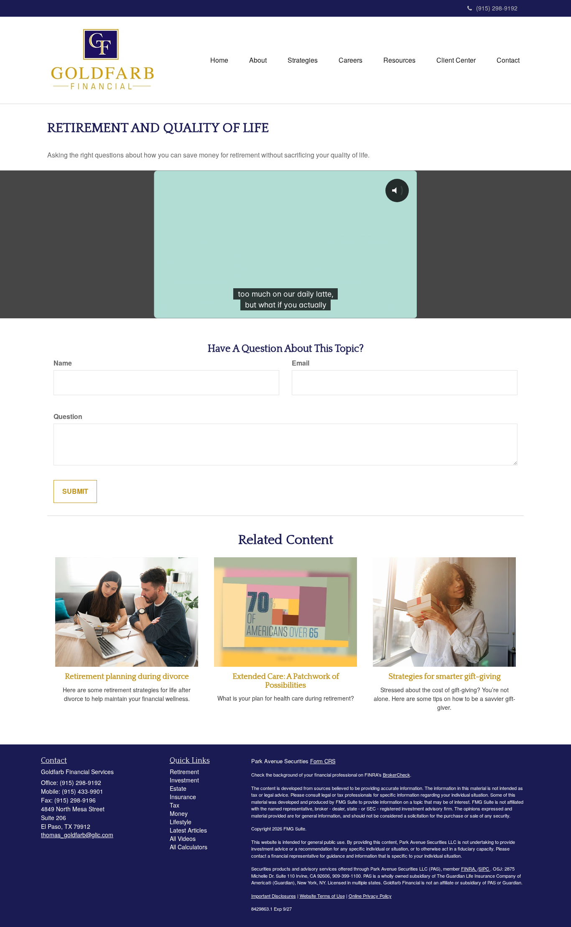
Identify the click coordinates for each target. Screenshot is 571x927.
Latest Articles (188, 830)
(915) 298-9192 (496, 8)
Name (63, 363)
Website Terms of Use (322, 895)
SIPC (484, 868)
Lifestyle (180, 822)
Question (68, 416)
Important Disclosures (273, 895)
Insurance (183, 796)
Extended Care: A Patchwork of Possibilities (285, 681)
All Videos (183, 838)
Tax (174, 805)
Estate (178, 788)
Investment (184, 780)
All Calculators (188, 847)
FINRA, (469, 868)
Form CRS (323, 761)
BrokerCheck (396, 774)
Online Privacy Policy (370, 895)
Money (179, 813)
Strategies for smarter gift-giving (444, 676)
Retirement (184, 771)
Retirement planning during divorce (127, 676)
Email (300, 363)
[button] (258, 60)
